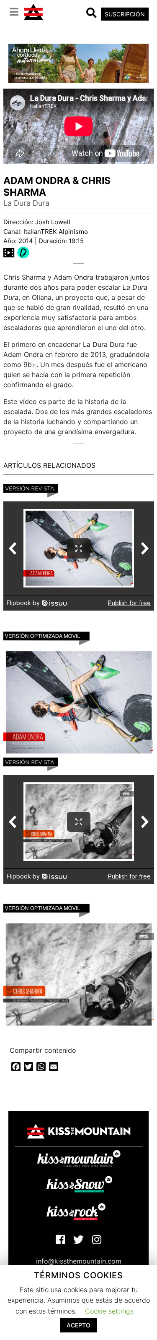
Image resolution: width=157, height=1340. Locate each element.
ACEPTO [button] (78, 1325)
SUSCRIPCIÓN (125, 14)
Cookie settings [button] (109, 1311)
